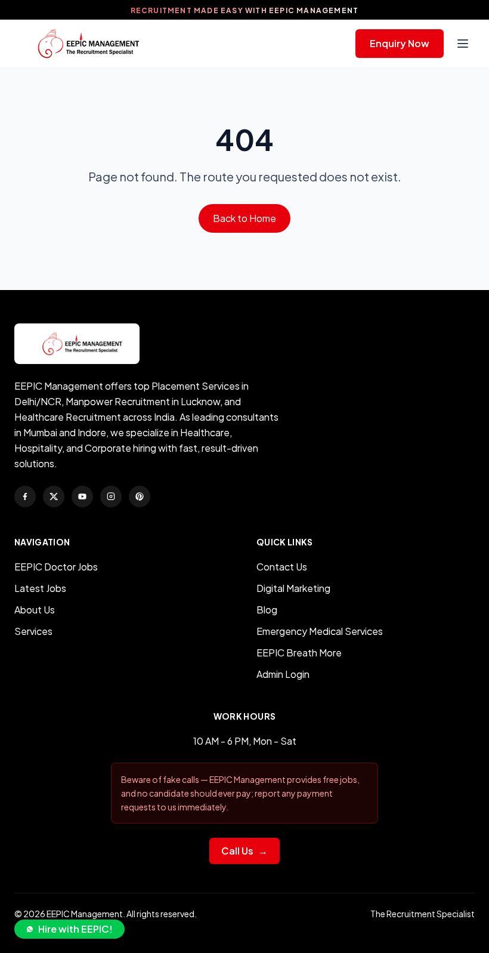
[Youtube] (82, 496)
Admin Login (283, 674)
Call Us (244, 850)
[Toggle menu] (463, 43)
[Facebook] (25, 496)
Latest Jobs (40, 588)
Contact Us (281, 566)
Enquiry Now (399, 43)
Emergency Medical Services (319, 631)
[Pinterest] (139, 496)
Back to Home (244, 218)
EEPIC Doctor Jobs (56, 566)
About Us (34, 609)
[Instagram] (111, 496)
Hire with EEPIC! (75, 929)
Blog (266, 609)
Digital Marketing (293, 588)
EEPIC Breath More (299, 652)
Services (33, 631)
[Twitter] (53, 496)
